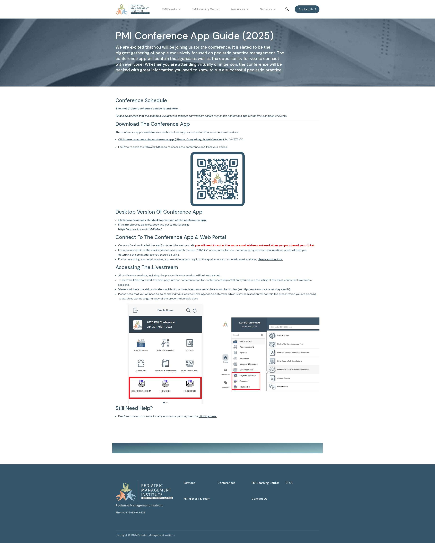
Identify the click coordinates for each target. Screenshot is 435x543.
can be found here (165, 108)
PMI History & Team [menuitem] (197, 499)
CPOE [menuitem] (289, 483)
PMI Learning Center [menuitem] (265, 483)
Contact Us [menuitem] (259, 499)
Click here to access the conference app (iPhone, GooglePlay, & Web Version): (171, 139)
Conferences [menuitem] (226, 483)
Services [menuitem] (189, 483)
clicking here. (208, 416)
